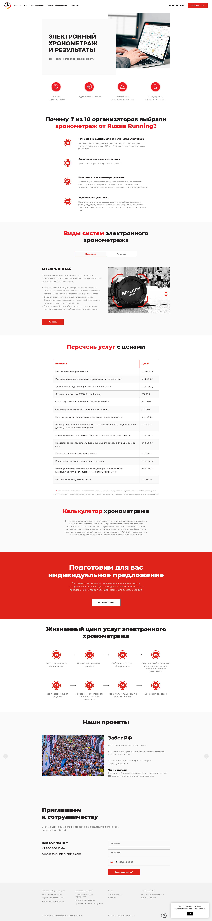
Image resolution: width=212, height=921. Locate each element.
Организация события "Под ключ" (89, 904)
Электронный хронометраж (53, 891)
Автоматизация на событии (53, 901)
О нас (110, 891)
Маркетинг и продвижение (53, 898)
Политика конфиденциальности (121, 915)
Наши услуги (20, 41)
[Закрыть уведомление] (207, 905)
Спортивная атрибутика (85, 900)
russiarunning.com (148, 898)
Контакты (75, 41)
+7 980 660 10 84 (177, 41)
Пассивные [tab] (90, 254)
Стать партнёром (37, 41)
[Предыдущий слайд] (5, 756)
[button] (198, 41)
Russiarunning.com (55, 842)
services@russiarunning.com (61, 854)
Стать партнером (115, 894)
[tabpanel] (106, 299)
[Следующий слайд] (206, 756)
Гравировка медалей (83, 891)
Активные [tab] (121, 254)
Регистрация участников (52, 894)
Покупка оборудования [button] (57, 41)
